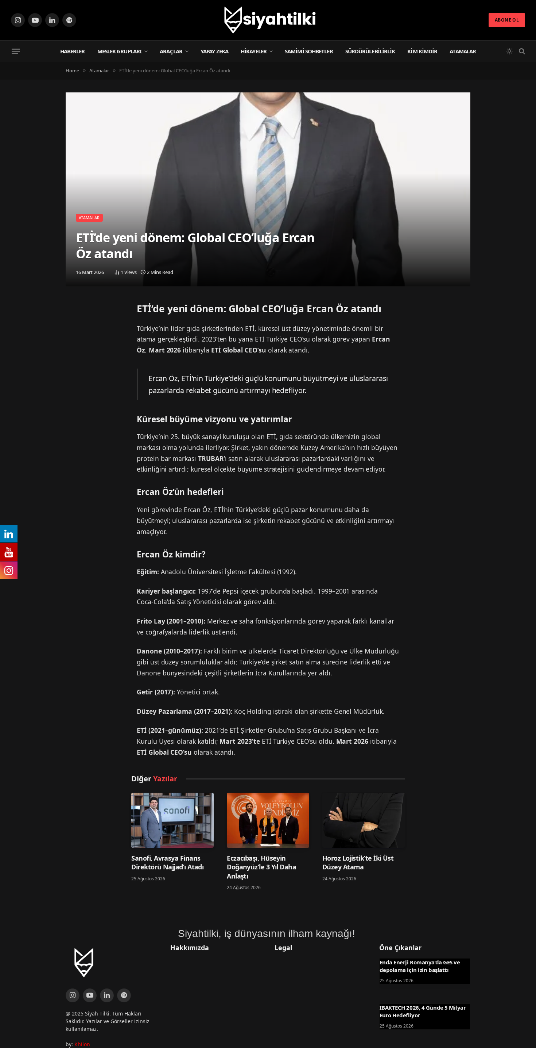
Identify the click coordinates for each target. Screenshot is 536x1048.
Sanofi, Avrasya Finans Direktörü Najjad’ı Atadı (167, 862)
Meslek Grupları (119, 51)
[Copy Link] (73, 348)
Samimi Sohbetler (309, 51)
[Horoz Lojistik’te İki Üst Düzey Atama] (363, 820)
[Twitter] (73, 311)
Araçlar (171, 51)
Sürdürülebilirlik (370, 51)
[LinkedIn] (73, 329)
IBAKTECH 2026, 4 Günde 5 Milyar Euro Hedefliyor (423, 1011)
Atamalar (463, 51)
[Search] (521, 51)
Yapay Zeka (214, 51)
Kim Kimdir (422, 51)
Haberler (72, 51)
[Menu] (16, 51)
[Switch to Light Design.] (509, 51)
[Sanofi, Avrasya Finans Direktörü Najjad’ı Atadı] (172, 820)
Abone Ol (507, 20)
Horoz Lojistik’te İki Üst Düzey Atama (358, 862)
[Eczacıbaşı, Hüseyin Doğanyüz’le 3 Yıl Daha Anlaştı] (268, 820)
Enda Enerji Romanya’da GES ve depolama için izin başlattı (420, 966)
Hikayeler (254, 51)
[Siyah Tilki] (267, 20)
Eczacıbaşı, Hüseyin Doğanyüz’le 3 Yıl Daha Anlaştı (261, 867)
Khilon (82, 1044)
